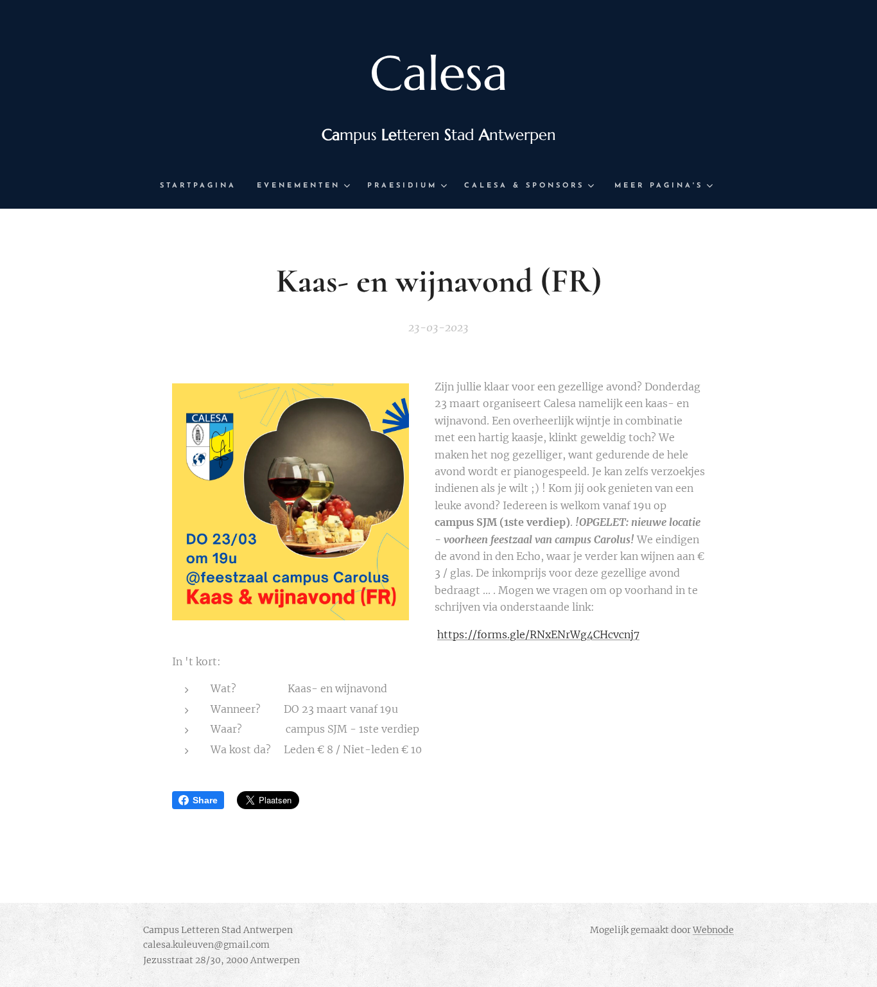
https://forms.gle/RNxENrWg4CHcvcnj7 (538, 634)
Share (205, 800)
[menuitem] (203, 186)
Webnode (713, 930)
